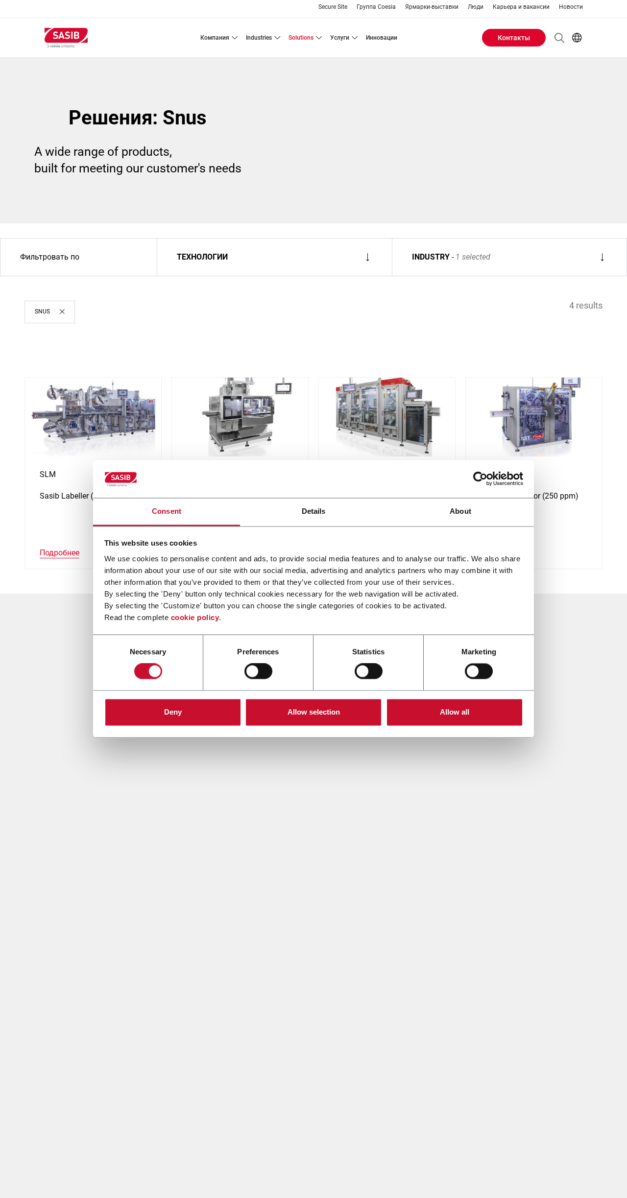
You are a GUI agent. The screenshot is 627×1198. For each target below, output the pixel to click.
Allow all (454, 712)
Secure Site (332, 7)
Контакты (514, 38)
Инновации (381, 37)
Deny (173, 712)
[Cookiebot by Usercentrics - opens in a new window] (480, 479)
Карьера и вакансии (521, 7)
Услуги (339, 37)
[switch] (258, 671)
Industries (259, 37)
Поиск (559, 38)
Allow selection (314, 712)
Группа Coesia (376, 7)
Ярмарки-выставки (431, 7)
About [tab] (460, 511)
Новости (571, 7)
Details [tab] (314, 511)
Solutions (301, 37)
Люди (475, 7)
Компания (214, 37)
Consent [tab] (166, 511)
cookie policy (195, 617)
